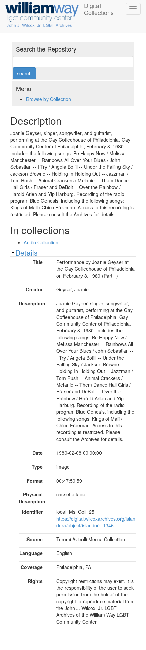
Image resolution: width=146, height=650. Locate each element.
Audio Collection (41, 242)
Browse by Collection (48, 99)
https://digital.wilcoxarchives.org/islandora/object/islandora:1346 (95, 522)
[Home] (42, 13)
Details (26, 252)
